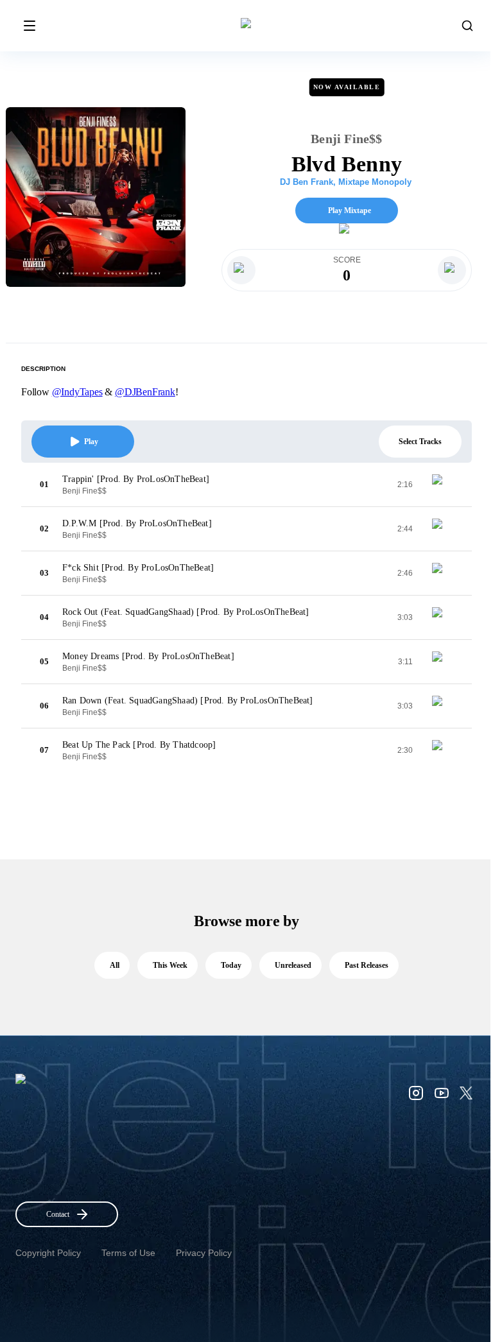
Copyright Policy (48, 1253)
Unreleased (293, 965)
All (114, 965)
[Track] (442, 484)
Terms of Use (128, 1253)
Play (91, 441)
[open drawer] (29, 25)
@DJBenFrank (145, 391)
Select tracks (420, 441)
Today (231, 965)
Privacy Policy (204, 1253)
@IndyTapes (77, 391)
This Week (170, 965)
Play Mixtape (349, 210)
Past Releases (366, 965)
